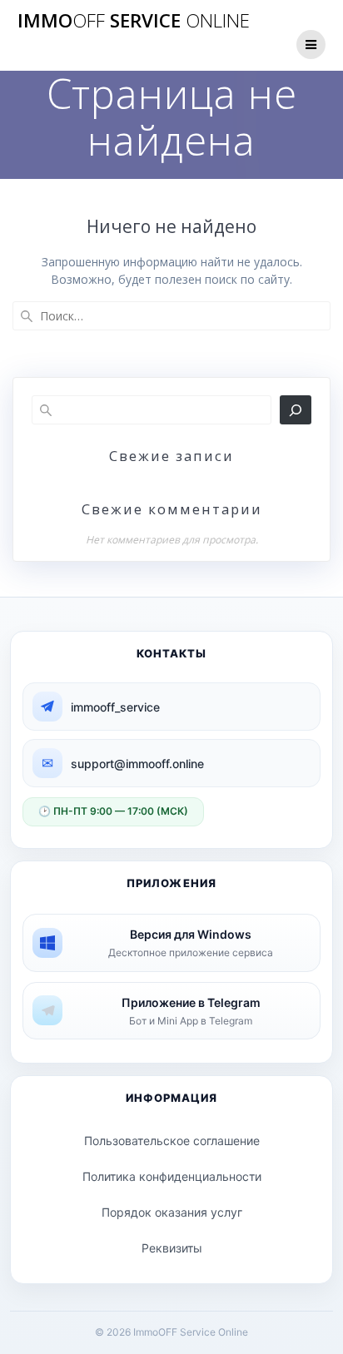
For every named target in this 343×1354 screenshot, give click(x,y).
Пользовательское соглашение (172, 1140)
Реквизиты (172, 1248)
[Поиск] (295, 409)
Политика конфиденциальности (171, 1176)
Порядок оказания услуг (172, 1212)
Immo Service (133, 21)
